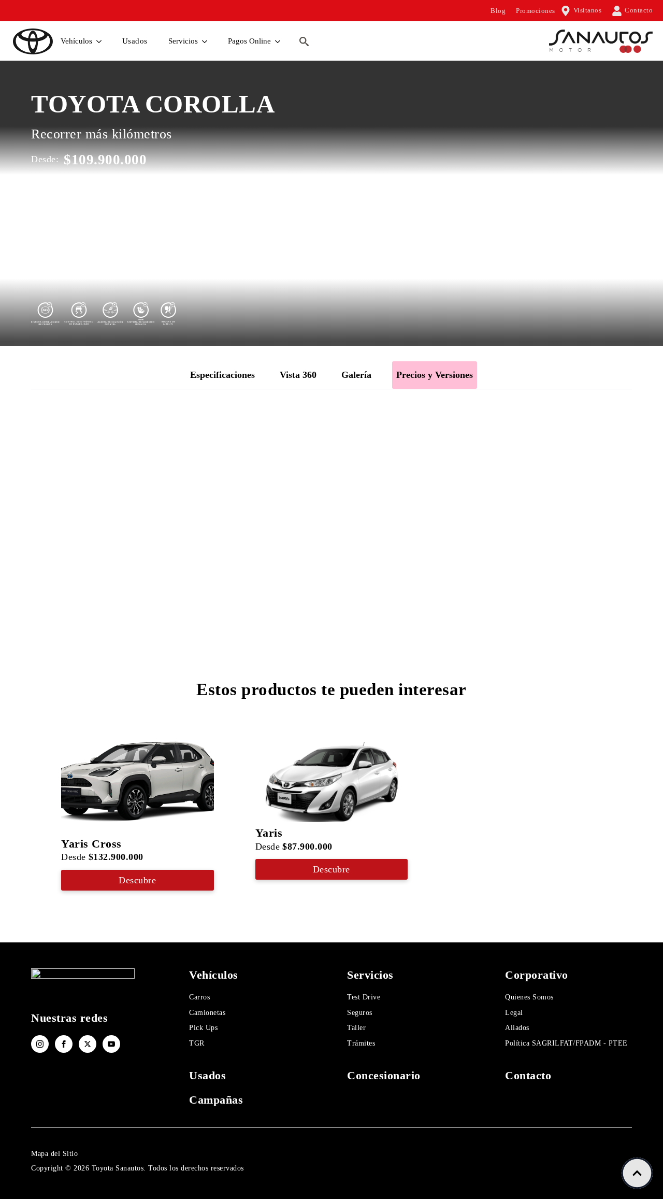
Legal (514, 1013)
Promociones (535, 11)
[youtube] (111, 1044)
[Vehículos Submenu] (99, 41)
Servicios (183, 41)
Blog (498, 11)
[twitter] (87, 1044)
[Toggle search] (304, 41)
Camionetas (207, 1013)
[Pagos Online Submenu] (278, 41)
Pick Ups (203, 1028)
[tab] (222, 375)
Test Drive (363, 997)
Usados (135, 41)
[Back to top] (637, 1173)
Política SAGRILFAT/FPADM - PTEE (566, 1043)
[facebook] (64, 1044)
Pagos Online (249, 41)
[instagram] (40, 1044)
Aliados (517, 1028)
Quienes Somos (529, 997)
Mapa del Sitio (54, 1154)
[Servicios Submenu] (205, 41)
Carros (199, 997)
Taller (356, 1028)
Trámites (361, 1043)
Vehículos (76, 41)
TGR (197, 1043)
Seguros (359, 1013)
